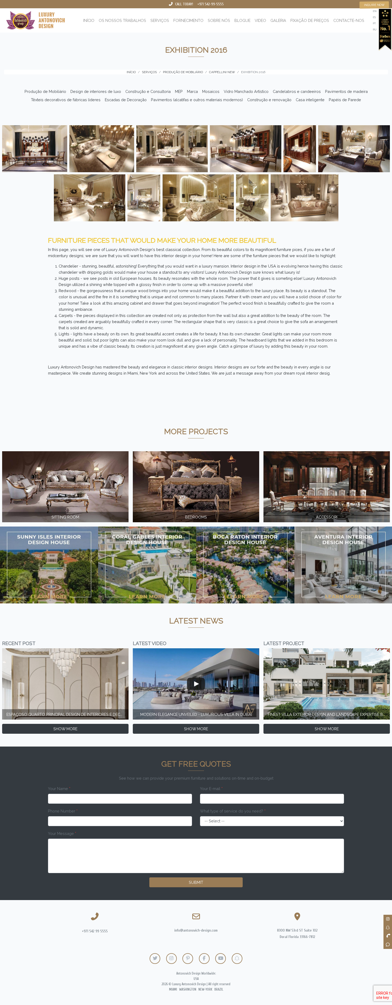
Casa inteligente (310, 99)
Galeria (278, 20)
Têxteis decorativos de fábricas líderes (66, 99)
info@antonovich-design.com (196, 930)
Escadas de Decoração (126, 99)
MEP (179, 91)
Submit (196, 882)
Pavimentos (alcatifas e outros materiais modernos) (197, 99)
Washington (187, 989)
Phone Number (63, 811)
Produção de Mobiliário (45, 91)
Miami (173, 989)
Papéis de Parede (345, 99)
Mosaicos (210, 91)
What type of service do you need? (233, 811)
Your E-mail (211, 788)
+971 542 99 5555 (95, 931)
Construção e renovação (269, 99)
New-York (205, 989)
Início (88, 20)
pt (374, 23)
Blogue (242, 20)
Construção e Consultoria (148, 91)
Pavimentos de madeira (346, 91)
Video (260, 20)
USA (196, 979)
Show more (65, 729)
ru (375, 29)
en (375, 11)
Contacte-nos (348, 20)
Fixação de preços (309, 20)
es (374, 17)
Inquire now (374, 5)
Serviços (159, 20)
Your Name (59, 788)
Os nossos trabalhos (122, 20)
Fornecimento (188, 20)
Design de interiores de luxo (95, 91)
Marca (192, 91)
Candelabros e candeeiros (297, 91)
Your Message (62, 833)
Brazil (218, 989)
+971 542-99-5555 (210, 4)
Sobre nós (219, 20)
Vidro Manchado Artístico (246, 91)
